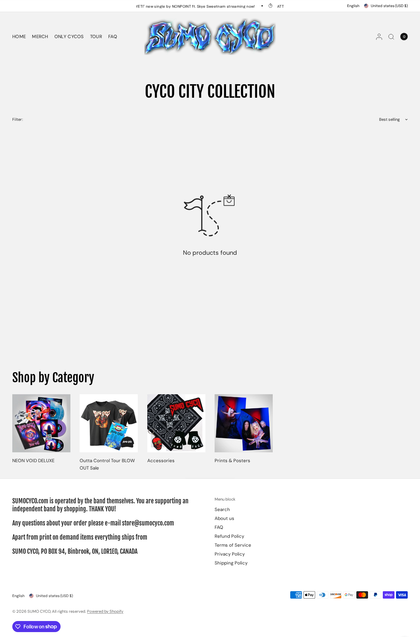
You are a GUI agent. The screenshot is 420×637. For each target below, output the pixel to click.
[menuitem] (20, 36)
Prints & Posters (232, 461)
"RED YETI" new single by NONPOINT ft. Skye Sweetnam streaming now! (182, 6)
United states (389, 5)
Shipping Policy (231, 563)
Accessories (161, 461)
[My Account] (379, 36)
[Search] (391, 36)
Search (222, 509)
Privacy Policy (230, 554)
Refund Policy (229, 536)
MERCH (40, 36)
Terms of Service (233, 545)
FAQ (112, 36)
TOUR (96, 36)
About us (224, 518)
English (353, 5)
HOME (19, 36)
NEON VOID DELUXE (33, 461)
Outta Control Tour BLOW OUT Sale (107, 464)
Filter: (17, 119)
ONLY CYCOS (69, 36)
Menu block (225, 499)
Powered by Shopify (105, 611)
